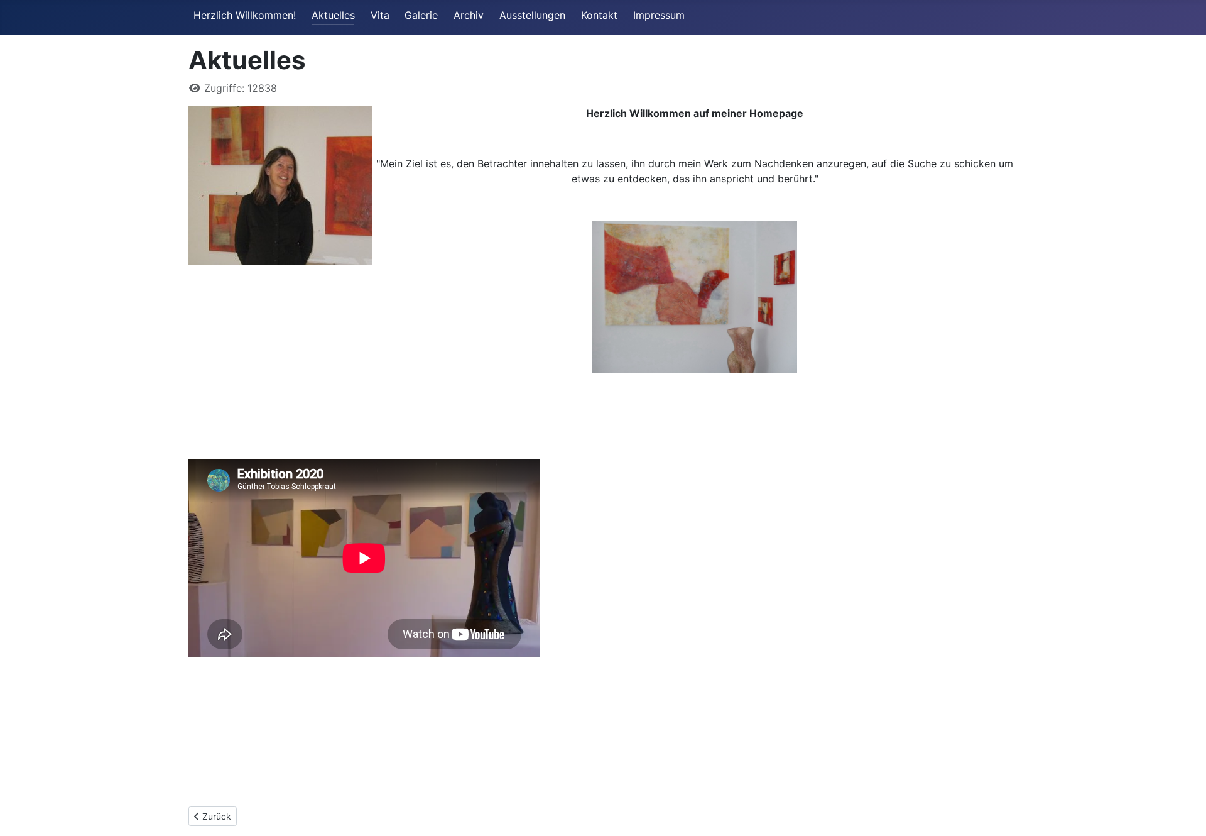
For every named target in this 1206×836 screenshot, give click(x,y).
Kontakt (599, 15)
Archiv (469, 15)
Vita (380, 15)
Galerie (421, 15)
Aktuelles (333, 15)
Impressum (659, 15)
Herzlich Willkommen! (244, 15)
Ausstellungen (532, 15)
